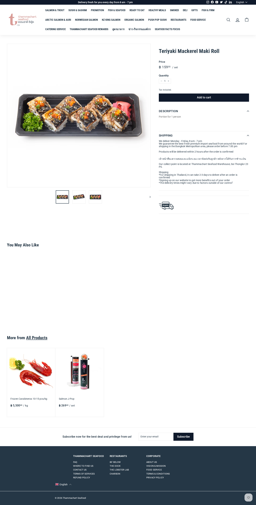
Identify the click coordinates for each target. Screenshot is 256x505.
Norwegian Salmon (86, 19)
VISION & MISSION (156, 466)
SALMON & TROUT (54, 10)
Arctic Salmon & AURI (58, 19)
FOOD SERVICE (198, 19)
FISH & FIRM (208, 10)
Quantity (164, 75)
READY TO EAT (137, 10)
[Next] (148, 197)
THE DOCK (115, 466)
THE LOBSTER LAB (119, 469)
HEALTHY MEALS (157, 10)
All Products (36, 337)
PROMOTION (97, 10)
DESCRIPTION (168, 111)
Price (162, 61)
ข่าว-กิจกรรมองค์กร (140, 29)
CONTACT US (80, 469)
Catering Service (55, 29)
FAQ (75, 462)
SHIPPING (166, 135)
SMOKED (174, 10)
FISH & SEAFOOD (116, 10)
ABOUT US (151, 462)
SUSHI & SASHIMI (77, 10)
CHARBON (115, 473)
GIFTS (194, 10)
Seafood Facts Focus (167, 29)
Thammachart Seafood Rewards (89, 29)
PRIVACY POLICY (155, 477)
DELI (185, 10)
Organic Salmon (134, 19)
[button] (63, 484)
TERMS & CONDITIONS (158, 473)
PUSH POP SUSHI (157, 19)
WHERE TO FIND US (83, 466)
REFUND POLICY (81, 477)
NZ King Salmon (111, 19)
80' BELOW (115, 462)
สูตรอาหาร (118, 29)
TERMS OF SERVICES (84, 473)
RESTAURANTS (178, 19)
